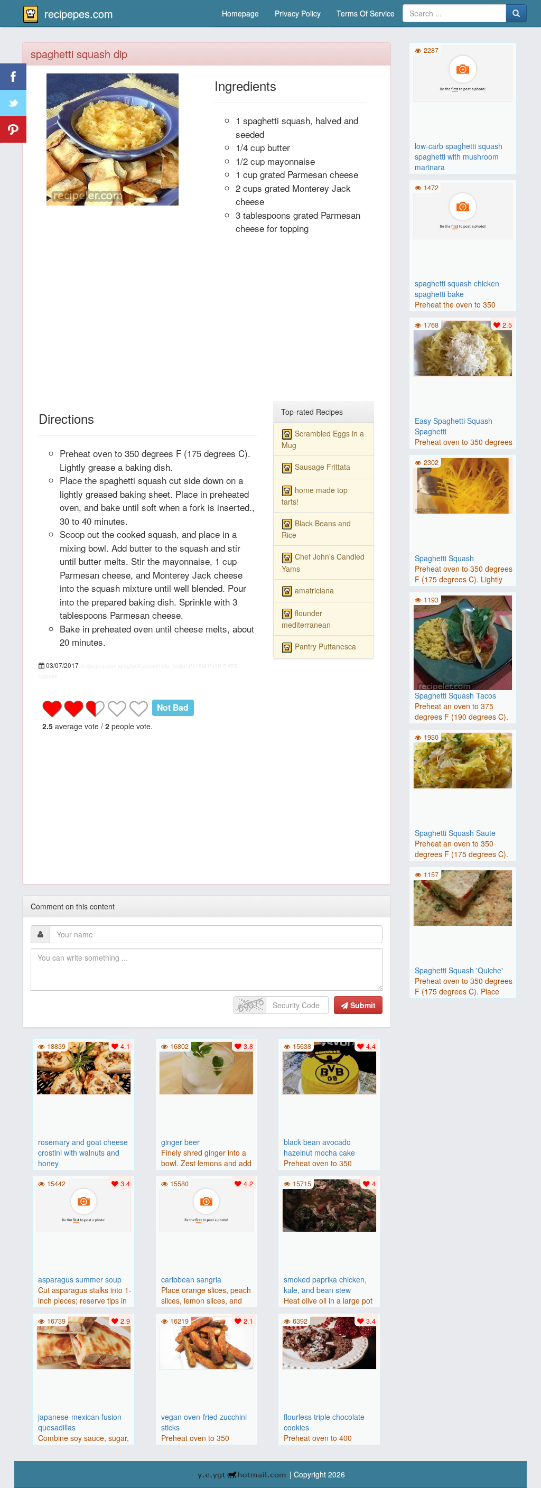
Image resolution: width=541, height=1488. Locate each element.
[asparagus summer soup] (83, 1204)
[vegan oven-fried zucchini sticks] (206, 1341)
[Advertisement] (207, 322)
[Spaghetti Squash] (463, 484)
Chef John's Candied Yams (323, 562)
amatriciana (314, 590)
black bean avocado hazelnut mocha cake (319, 1147)
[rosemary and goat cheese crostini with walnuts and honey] (83, 1067)
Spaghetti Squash (444, 558)
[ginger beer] (206, 1067)
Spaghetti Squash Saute (455, 832)
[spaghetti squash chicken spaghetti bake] (463, 209)
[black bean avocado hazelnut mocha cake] (329, 1067)
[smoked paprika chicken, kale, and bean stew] (329, 1204)
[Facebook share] (13, 76)
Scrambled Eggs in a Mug (323, 439)
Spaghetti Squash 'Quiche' (459, 970)
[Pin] (13, 129)
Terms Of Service (366, 13)
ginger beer (180, 1142)
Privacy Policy (298, 13)
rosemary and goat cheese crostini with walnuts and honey (83, 1152)
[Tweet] (13, 103)
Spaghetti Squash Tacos (455, 695)
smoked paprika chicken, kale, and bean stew (325, 1284)
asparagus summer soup (80, 1279)
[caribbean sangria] (206, 1204)
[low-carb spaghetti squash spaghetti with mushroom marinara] (463, 72)
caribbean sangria (191, 1279)
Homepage (240, 13)
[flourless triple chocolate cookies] (329, 1341)
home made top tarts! (315, 496)
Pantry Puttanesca (325, 646)
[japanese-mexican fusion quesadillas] (83, 1341)
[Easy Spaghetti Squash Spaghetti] (463, 347)
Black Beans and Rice (316, 529)
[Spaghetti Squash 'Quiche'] (463, 896)
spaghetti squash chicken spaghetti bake (457, 288)
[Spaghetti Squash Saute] (463, 759)
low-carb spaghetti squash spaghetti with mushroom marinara (458, 156)
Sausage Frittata (322, 466)
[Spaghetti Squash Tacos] (463, 643)
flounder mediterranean (306, 619)
